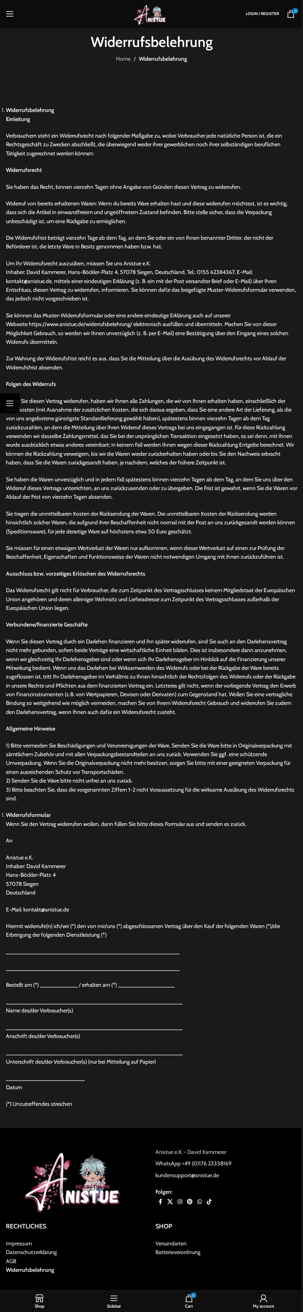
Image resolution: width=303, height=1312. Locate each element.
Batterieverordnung (177, 1252)
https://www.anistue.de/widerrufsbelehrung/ (80, 324)
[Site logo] (151, 13)
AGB (11, 1261)
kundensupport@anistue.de (187, 1175)
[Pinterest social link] (190, 1201)
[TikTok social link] (209, 1201)
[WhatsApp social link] (199, 1201)
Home (123, 58)
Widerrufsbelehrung (30, 1269)
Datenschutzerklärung (31, 1252)
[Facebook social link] (160, 1201)
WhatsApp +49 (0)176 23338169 (193, 1163)
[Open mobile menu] (10, 14)
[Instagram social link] (180, 1201)
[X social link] (170, 1201)
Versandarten (171, 1243)
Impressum (19, 1243)
